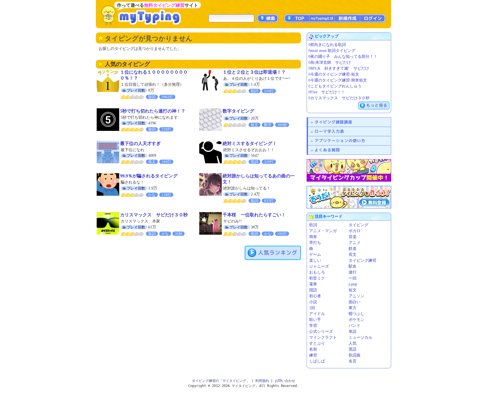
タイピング (358, 225)
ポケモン (356, 320)
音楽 (353, 237)
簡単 (313, 237)
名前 (313, 349)
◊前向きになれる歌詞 (327, 45)
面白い (354, 302)
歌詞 (313, 225)
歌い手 (315, 320)
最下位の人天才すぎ (140, 143)
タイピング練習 (362, 260)
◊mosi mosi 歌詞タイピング (331, 51)
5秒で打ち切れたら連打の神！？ (152, 111)
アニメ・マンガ (323, 231)
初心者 (315, 296)
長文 (353, 254)
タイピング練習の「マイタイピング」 (220, 381)
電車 (313, 284)
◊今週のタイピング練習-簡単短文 (337, 80)
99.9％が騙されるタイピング (149, 175)
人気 (353, 343)
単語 (353, 331)
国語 (313, 290)
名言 (353, 361)
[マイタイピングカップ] (349, 170)
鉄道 (353, 248)
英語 (353, 349)
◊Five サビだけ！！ (326, 92)
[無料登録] (349, 197)
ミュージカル (360, 337)
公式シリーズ (321, 331)
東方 (353, 308)
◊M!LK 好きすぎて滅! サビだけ (338, 68)
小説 (313, 302)
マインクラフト (323, 337)
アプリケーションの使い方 (340, 141)
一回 (353, 278)
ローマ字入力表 (329, 131)
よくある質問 (327, 150)
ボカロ (354, 231)
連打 (353, 272)
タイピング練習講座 (333, 122)
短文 (353, 290)
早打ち (315, 243)
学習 (313, 325)
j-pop (353, 284)
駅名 (353, 266)
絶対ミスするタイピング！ (250, 143)
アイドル (317, 314)
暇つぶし (356, 314)
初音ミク (317, 278)
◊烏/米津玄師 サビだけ (329, 62)
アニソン (356, 296)
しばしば (317, 361)
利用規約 (262, 381)
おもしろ (317, 272)
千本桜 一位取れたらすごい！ (254, 214)
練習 (313, 355)
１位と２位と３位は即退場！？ (254, 72)
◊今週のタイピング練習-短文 (333, 74)
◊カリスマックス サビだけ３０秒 (338, 98)
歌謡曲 (354, 355)
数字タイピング (238, 111)
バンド (354, 325)
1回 (312, 308)
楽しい (315, 260)
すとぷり (317, 343)
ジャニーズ (319, 266)
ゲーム (315, 254)
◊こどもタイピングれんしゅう (335, 86)
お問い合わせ (285, 381)
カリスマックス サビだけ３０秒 (154, 214)
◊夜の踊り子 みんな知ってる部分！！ (342, 56)
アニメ (354, 243)
